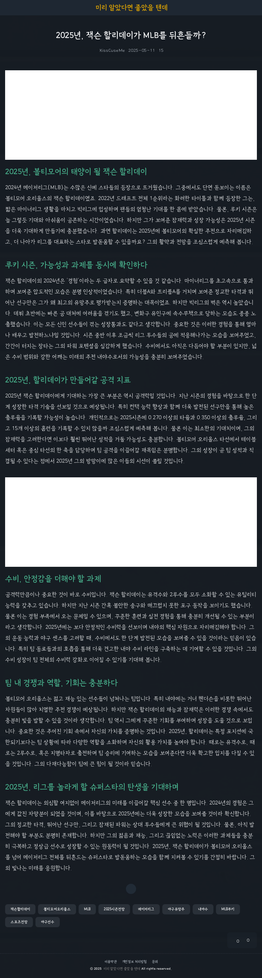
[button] (20, 909)
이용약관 (110, 962)
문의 (155, 962)
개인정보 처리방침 (134, 962)
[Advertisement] (131, 115)
